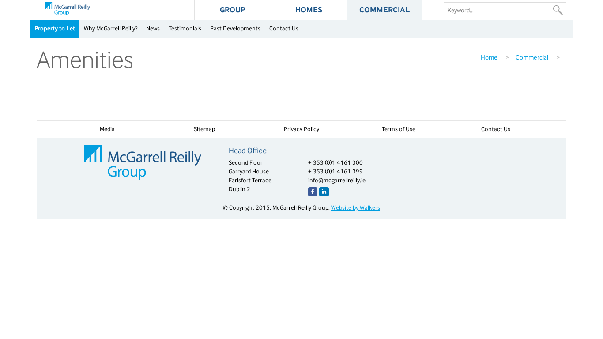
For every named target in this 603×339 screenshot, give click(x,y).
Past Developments (235, 28)
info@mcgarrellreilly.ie (337, 180)
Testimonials (185, 28)
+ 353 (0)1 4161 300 (335, 162)
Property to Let (54, 28)
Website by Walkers (355, 207)
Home (489, 57)
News (153, 28)
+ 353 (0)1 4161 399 (335, 171)
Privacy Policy (301, 129)
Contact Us (283, 28)
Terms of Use (398, 129)
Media (107, 129)
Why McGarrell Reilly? (110, 28)
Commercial (532, 57)
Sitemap (204, 129)
